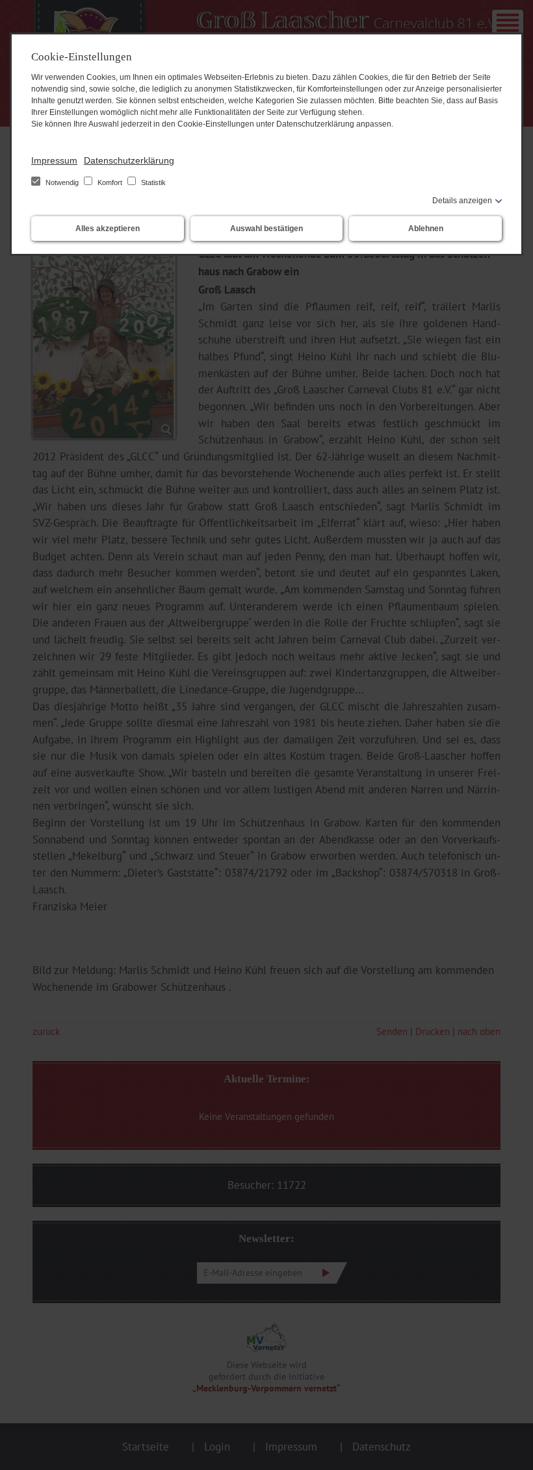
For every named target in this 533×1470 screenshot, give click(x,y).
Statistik (152, 182)
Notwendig (62, 182)
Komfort (110, 182)
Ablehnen (425, 228)
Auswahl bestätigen (266, 228)
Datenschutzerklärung (129, 160)
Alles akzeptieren (107, 228)
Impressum (54, 160)
